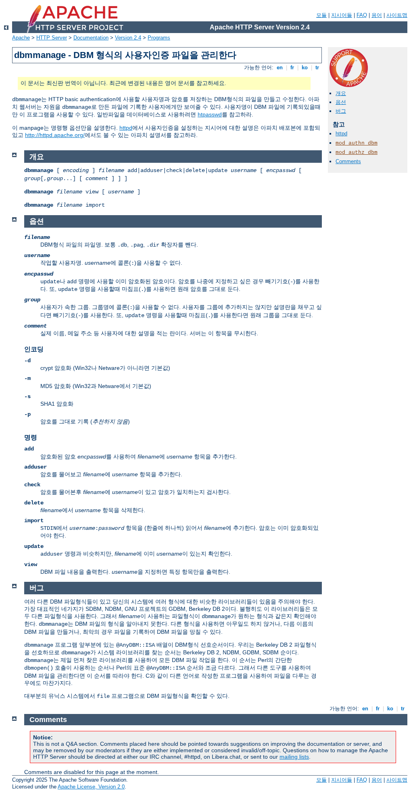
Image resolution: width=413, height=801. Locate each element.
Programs (159, 38)
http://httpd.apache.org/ (55, 135)
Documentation (90, 38)
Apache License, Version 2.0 (91, 787)
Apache (21, 38)
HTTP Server (51, 38)
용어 (376, 15)
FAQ (362, 15)
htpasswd (210, 114)
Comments (348, 161)
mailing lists (294, 756)
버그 (341, 111)
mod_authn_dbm (357, 143)
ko (304, 67)
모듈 (321, 15)
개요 (341, 93)
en (279, 67)
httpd (125, 128)
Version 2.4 (128, 38)
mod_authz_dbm (357, 152)
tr (317, 67)
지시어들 (341, 15)
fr (292, 67)
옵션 (341, 102)
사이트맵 (396, 15)
